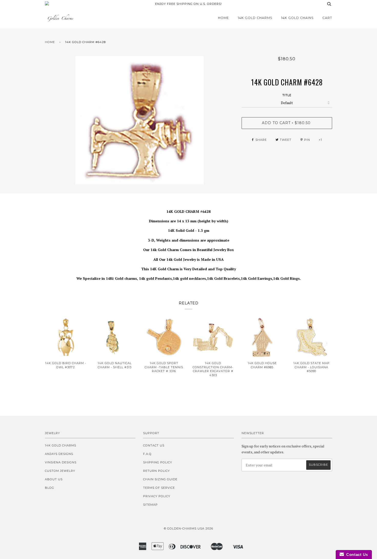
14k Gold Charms (255, 18)
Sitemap (150, 504)
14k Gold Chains (297, 18)
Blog (49, 488)
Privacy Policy (156, 496)
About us (54, 479)
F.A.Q (147, 454)
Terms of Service (159, 488)
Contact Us (153, 445)
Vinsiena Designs (60, 462)
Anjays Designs (59, 454)
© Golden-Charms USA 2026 (188, 528)
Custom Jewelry (60, 471)
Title (286, 95)
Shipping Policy (157, 462)
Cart (327, 18)
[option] (139, 120)
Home (223, 18)
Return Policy (156, 471)
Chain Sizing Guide (160, 479)
